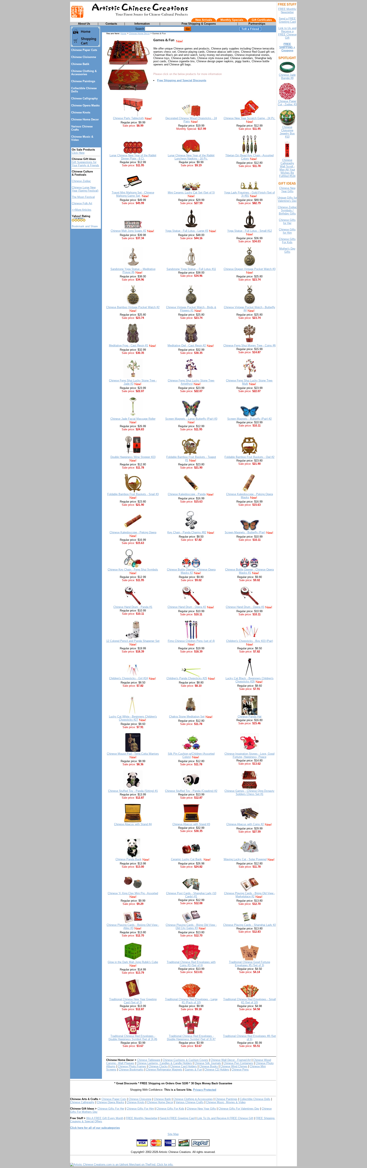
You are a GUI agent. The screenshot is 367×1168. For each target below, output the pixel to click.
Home (123, 33)
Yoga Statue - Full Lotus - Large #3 (186, 230)
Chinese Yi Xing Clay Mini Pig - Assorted (133, 893)
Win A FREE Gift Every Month (104, 1118)
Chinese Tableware (148, 1060)
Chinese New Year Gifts (201, 1108)
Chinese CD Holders (216, 1069)
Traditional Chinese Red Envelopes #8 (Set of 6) (249, 1037)
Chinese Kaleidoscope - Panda (187, 494)
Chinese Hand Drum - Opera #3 (245, 607)
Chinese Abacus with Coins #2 (245, 824)
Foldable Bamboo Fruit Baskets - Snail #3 (133, 494)
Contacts (111, 23)
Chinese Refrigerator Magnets (164, 1069)
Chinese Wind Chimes (233, 1066)
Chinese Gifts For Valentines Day (238, 1108)
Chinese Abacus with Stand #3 (191, 824)
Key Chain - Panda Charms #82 (186, 532)
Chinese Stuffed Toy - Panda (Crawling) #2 (191, 790)
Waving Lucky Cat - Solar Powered (245, 859)
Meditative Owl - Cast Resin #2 (187, 345)
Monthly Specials (231, 19)
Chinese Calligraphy (84, 98)
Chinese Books (208, 1066)
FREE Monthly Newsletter (142, 1118)
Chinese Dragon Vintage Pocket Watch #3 (249, 269)
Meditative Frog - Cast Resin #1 (128, 345)
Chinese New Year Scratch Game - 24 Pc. (249, 118)
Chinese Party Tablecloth (128, 118)
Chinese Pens (240, 1069)
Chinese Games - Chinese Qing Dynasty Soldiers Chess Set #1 (249, 792)
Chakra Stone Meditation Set (187, 716)
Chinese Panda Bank (128, 859)
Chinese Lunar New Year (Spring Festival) (85, 189)
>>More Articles (81, 209)
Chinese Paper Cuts (84, 50)
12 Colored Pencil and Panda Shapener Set (133, 641)
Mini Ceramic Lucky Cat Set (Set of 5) (191, 192)
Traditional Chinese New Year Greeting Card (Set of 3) (133, 1001)
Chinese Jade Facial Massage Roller (132, 418)
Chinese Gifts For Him (140, 1108)
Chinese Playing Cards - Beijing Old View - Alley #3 (133, 926)
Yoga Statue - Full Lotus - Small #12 (249, 230)
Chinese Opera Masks (85, 105)
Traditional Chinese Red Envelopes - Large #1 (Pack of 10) (191, 1001)
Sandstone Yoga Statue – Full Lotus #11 (191, 269)
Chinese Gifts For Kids (170, 1108)
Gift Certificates (262, 19)
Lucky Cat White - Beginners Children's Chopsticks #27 (133, 718)
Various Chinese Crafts (189, 1102)
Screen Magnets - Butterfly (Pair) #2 (249, 418)
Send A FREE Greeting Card (177, 1118)
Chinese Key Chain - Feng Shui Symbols (133, 569)
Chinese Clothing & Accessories (84, 72)
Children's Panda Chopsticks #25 (187, 678)
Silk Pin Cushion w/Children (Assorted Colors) (191, 755)
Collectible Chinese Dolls (255, 1099)
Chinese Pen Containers (238, 1063)
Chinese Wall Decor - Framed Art (230, 1060)
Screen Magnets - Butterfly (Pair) (245, 532)
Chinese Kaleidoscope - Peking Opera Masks (249, 496)
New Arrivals (203, 19)
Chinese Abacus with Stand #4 (133, 824)
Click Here (78, 152)
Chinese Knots (80, 112)
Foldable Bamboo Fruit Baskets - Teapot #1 (191, 458)
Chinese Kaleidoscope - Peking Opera (133, 532)
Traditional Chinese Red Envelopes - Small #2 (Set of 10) (249, 1001)
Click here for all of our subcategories (95, 1127)
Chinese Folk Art (82, 203)
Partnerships (256, 23)
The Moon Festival (83, 197)
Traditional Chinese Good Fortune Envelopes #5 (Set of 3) (249, 963)
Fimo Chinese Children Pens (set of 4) (191, 641)
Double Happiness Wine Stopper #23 (132, 457)
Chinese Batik (80, 64)
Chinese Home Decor (85, 119)
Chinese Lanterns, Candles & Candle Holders (164, 1063)
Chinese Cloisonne (83, 57)
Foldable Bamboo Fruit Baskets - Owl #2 (249, 457)
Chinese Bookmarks (131, 1069)
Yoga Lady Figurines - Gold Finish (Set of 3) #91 (249, 194)
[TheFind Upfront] (121, 1164)
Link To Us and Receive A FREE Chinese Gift (225, 1118)
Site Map (173, 1134)
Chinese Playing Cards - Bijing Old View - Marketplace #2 (249, 895)
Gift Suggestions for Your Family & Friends (85, 164)
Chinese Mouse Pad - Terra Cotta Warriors (133, 753)
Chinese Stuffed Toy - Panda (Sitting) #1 (133, 790)
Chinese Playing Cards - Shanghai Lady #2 (249, 924)
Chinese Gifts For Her (110, 1108)
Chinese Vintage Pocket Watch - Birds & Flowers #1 (191, 309)
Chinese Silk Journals (207, 1063)
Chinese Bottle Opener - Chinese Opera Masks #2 (191, 571)
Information (142, 23)
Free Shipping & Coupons (199, 23)
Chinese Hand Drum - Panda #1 (132, 607)
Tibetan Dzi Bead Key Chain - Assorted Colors (249, 157)
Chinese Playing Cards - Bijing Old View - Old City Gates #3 (191, 926)
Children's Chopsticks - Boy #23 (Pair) (249, 641)
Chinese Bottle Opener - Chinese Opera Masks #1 (249, 571)
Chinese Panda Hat (249, 716)
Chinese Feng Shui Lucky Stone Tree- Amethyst (191, 382)
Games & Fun (193, 1069)
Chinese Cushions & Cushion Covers (185, 1060)
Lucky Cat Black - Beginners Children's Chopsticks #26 (250, 680)
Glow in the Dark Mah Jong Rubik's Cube (133, 962)
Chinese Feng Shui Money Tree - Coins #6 (249, 345)
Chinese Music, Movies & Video (226, 1102)
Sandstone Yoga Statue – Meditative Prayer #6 (132, 270)
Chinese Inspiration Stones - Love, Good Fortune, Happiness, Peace (249, 755)
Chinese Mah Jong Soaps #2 (128, 230)
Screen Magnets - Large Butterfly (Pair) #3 (191, 418)
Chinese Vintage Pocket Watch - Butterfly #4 (249, 309)
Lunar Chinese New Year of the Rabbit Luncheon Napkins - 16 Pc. (191, 157)
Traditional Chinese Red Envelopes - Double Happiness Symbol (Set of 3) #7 (191, 1037)
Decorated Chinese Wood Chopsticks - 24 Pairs (191, 120)
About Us (84, 23)
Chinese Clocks (158, 1066)
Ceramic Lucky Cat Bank (187, 859)
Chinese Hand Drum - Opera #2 (187, 607)
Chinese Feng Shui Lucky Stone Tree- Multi (249, 382)
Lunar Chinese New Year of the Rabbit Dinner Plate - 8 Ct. (133, 157)
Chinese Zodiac (81, 181)
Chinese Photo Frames (132, 1066)
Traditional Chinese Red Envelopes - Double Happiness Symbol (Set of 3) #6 (133, 1037)
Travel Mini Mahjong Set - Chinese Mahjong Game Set (133, 194)
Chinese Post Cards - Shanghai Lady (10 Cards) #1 (191, 895)
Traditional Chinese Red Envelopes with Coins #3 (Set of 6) (191, 963)
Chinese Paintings (83, 81)
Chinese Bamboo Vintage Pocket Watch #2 (133, 307)
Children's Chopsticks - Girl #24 (128, 678)
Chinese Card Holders (183, 1066)
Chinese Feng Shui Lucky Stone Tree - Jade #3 (133, 382)
